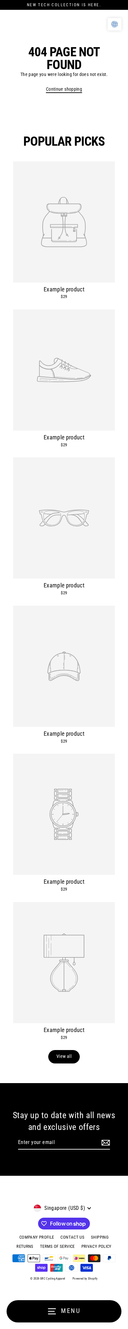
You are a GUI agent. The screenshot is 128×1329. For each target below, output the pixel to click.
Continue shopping (64, 89)
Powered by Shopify (85, 1278)
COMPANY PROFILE (36, 1237)
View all (64, 1056)
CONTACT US (72, 1237)
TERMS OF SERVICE (57, 1246)
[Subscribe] (105, 1142)
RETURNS (24, 1246)
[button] (114, 24)
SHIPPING (100, 1237)
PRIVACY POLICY (96, 1246)
